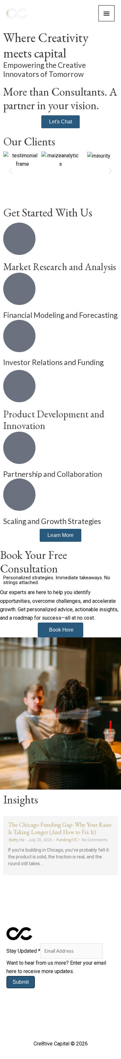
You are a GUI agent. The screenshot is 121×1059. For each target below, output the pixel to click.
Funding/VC (66, 840)
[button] (10, 171)
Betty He (16, 840)
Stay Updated (23, 951)
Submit (21, 982)
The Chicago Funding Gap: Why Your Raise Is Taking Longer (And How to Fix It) (60, 828)
